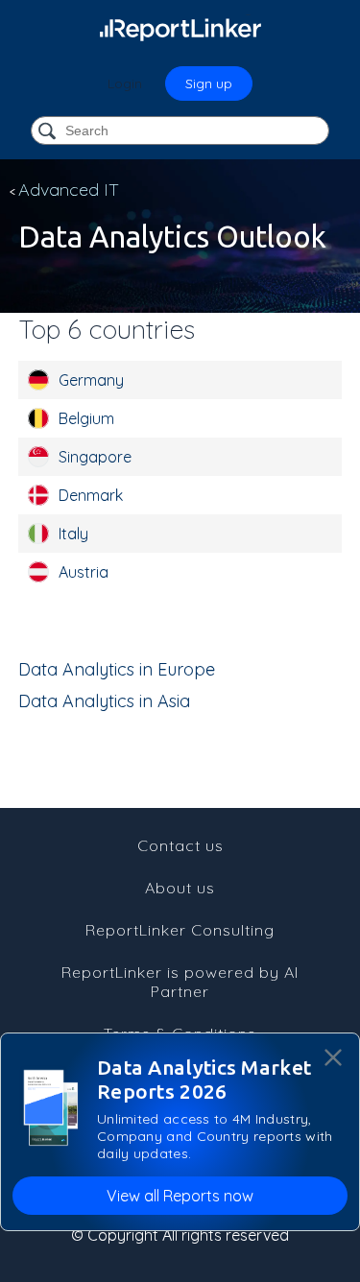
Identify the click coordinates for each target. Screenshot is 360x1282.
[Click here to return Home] (180, 28)
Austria (83, 572)
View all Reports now (180, 1195)
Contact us (180, 845)
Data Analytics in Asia (104, 701)
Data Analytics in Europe (116, 669)
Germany (91, 380)
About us (180, 887)
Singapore (95, 456)
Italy (73, 533)
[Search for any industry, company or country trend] (49, 132)
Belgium (86, 418)
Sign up (208, 83)
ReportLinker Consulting (180, 929)
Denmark (91, 495)
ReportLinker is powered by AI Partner (180, 981)
